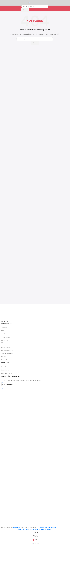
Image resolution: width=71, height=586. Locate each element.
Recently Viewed (6, 347)
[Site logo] (34, 3)
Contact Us (4, 340)
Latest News (5, 370)
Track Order (5, 367)
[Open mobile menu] (2, 3)
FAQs (3, 331)
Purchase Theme (6, 373)
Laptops (3, 357)
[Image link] (34, 312)
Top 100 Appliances (7, 353)
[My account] (67, 3)
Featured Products (7, 350)
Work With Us (5, 337)
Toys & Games (5, 360)
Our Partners (5, 334)
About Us (4, 328)
